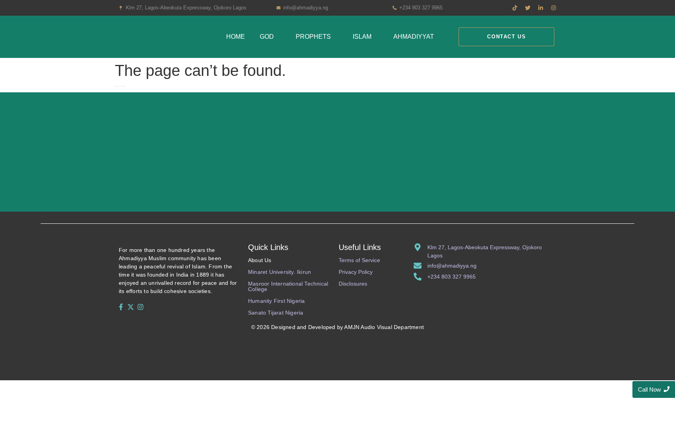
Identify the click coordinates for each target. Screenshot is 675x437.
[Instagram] (141, 307)
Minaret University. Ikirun (279, 272)
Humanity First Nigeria (276, 301)
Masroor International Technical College (288, 286)
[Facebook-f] (121, 307)
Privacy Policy (356, 272)
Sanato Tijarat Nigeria (275, 312)
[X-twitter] (130, 307)
